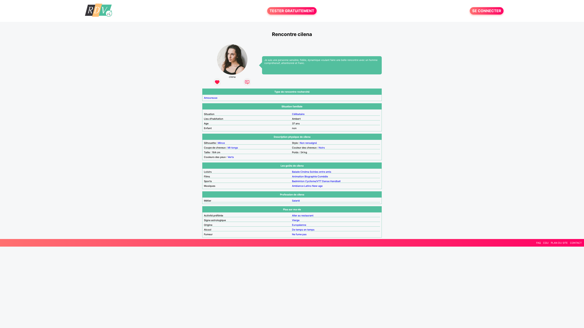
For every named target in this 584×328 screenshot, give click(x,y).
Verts (231, 157)
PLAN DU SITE (559, 242)
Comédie (323, 176)
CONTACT (576, 242)
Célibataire (298, 114)
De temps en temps (303, 229)
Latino (307, 185)
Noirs (322, 147)
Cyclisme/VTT (313, 181)
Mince (221, 142)
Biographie (310, 176)
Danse (326, 181)
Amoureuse (210, 97)
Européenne (299, 224)
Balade (296, 171)
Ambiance (298, 185)
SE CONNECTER (486, 11)
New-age (317, 185)
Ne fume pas (299, 234)
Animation (298, 176)
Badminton (298, 181)
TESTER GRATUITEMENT (292, 11)
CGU (546, 242)
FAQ (538, 242)
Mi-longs (233, 147)
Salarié (296, 200)
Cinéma (304, 171)
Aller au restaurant (302, 215)
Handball (335, 181)
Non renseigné (308, 142)
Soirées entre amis (320, 171)
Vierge (295, 220)
